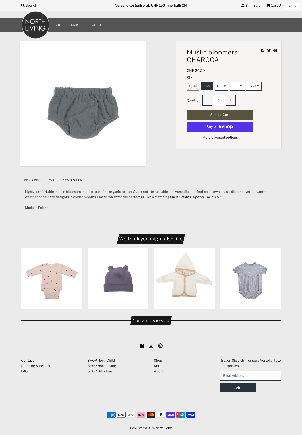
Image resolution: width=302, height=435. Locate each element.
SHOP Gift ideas (100, 371)
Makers (160, 366)
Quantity (192, 100)
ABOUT (97, 25)
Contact (27, 361)
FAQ (24, 371)
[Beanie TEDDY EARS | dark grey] (118, 278)
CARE (53, 180)
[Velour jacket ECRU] (184, 278)
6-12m (221, 86)
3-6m (207, 86)
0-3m (193, 86)
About (159, 371)
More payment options (220, 138)
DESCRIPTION (33, 180)
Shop (158, 361)
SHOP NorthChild (101, 361)
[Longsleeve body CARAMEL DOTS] (51, 278)
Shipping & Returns (36, 366)
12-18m (237, 86)
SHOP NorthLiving (102, 366)
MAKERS (78, 25)
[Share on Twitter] (269, 51)
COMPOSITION (72, 180)
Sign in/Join (254, 6)
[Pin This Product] (275, 51)
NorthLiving (164, 428)
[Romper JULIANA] (250, 278)
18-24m (253, 86)
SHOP (59, 25)
